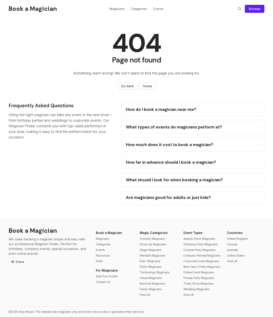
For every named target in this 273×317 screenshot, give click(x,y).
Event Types (193, 233)
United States (236, 255)
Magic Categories (154, 233)
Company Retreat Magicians (201, 255)
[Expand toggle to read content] (257, 109)
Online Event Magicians (198, 272)
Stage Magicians (150, 250)
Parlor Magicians (150, 266)
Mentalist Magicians (152, 255)
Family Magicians (151, 289)
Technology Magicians (155, 272)
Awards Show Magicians (199, 238)
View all (145, 294)
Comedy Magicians (152, 238)
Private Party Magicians (198, 278)
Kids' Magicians (150, 261)
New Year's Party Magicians (201, 266)
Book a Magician (109, 233)
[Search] (239, 8)
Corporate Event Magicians (201, 261)
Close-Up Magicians (153, 244)
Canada (232, 244)
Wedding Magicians (196, 289)
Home (147, 86)
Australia (232, 250)
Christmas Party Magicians (200, 244)
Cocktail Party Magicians (199, 250)
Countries (235, 233)
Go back (127, 86)
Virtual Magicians (151, 278)
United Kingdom (237, 238)
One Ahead (26, 311)
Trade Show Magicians (198, 283)
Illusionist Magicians (152, 283)
